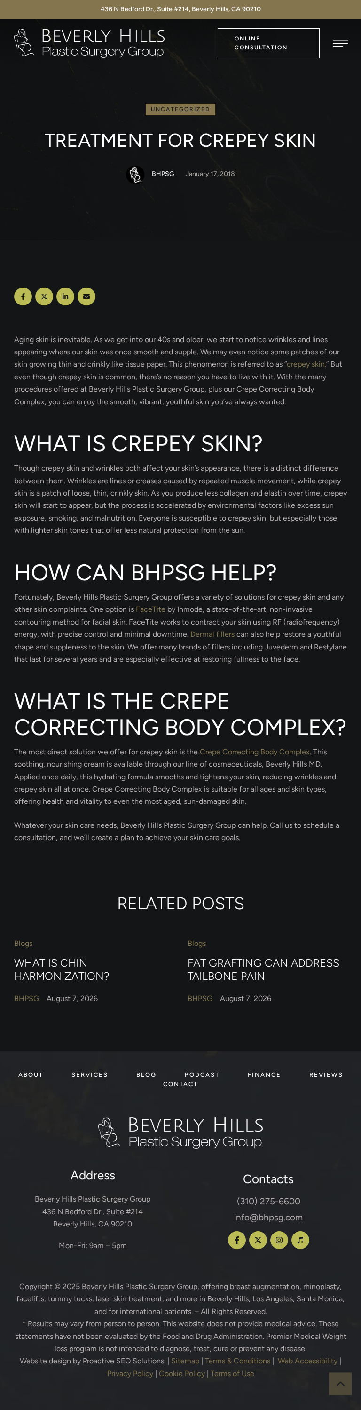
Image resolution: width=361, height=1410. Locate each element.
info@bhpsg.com (268, 1217)
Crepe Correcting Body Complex (255, 751)
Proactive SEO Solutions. (124, 1360)
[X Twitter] (44, 296)
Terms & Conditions (237, 1360)
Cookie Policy (182, 1373)
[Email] (86, 296)
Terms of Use (232, 1373)
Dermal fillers (212, 634)
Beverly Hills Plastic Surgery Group (139, 1286)
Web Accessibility (307, 1360)
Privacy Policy (130, 1373)
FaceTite (150, 609)
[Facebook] (23, 296)
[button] (269, 43)
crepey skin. (306, 364)
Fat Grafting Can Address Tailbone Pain (263, 969)
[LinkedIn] (65, 296)
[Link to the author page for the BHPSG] (135, 174)
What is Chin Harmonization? (62, 969)
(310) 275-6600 (268, 1201)
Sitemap (185, 1360)
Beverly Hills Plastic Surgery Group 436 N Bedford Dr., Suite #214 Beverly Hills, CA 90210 (92, 1211)
